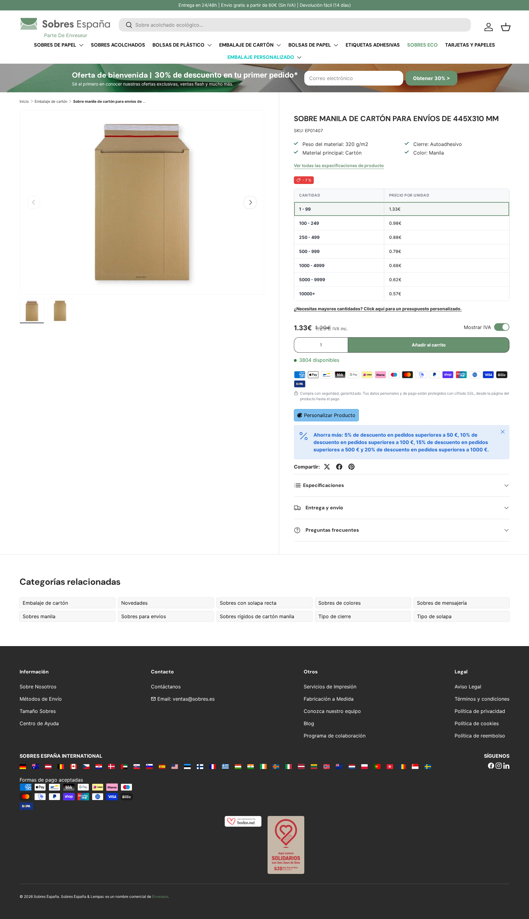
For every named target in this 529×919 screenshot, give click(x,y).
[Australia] (35, 766)
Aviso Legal (468, 687)
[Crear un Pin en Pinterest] (351, 467)
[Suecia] (428, 766)
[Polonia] (364, 766)
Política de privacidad (480, 711)
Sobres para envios (143, 616)
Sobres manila (39, 616)
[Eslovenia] (149, 766)
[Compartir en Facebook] (339, 467)
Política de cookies (477, 723)
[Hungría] (238, 766)
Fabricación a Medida (329, 699)
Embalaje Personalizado (260, 57)
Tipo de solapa (434, 616)
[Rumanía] (402, 766)
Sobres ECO (422, 45)
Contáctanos (166, 687)
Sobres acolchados (118, 45)
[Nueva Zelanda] (339, 766)
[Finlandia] (200, 766)
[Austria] (48, 766)
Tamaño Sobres (38, 711)
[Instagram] (499, 766)
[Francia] (212, 766)
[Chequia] (86, 766)
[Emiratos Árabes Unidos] (124, 766)
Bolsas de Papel (309, 45)
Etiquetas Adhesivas (373, 45)
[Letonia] (301, 766)
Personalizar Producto (329, 415)
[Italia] (288, 766)
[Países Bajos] (352, 766)
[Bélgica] (61, 766)
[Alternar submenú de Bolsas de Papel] (336, 45)
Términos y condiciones (482, 699)
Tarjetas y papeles (470, 45)
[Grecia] (225, 766)
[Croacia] (99, 766)
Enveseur (160, 896)
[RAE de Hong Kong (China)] (390, 766)
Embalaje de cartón (246, 45)
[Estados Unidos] (174, 766)
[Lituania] (314, 766)
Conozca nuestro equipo (332, 711)
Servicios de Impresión (330, 687)
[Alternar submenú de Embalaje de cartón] (278, 45)
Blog (309, 723)
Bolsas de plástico (178, 45)
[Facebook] (491, 766)
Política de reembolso (480, 736)
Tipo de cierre (334, 616)
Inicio (24, 101)
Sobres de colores (339, 603)
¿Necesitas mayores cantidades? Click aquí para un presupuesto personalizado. (378, 308)
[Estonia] (187, 766)
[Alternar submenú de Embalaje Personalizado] (299, 57)
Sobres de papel (55, 45)
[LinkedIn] (506, 766)
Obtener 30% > (431, 78)
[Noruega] (326, 766)
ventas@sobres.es (194, 699)
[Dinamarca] (111, 766)
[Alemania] (23, 766)
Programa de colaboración (335, 736)
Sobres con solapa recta (248, 603)
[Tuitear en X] (327, 467)
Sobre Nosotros (38, 687)
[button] (505, 27)
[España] (162, 766)
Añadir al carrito (429, 344)
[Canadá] (73, 766)
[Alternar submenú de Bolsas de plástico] (209, 45)
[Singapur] (415, 766)
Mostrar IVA (477, 327)
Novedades (134, 603)
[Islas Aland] (276, 766)
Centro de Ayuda (39, 723)
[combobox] (295, 25)
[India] (250, 766)
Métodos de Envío (41, 699)
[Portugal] (377, 766)
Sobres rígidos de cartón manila (257, 616)
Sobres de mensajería (442, 603)
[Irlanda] (263, 766)
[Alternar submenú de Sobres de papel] (81, 45)
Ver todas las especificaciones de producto (339, 165)
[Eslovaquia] (136, 766)
